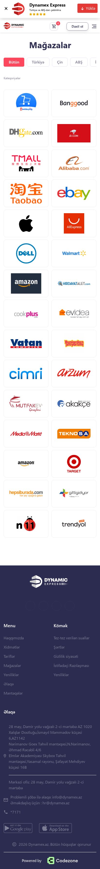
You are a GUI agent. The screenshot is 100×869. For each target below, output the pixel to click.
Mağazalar (12, 665)
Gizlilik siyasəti (66, 656)
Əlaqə (9, 683)
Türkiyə (38, 61)
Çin (60, 61)
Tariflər (9, 656)
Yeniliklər (11, 674)
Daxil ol (77, 26)
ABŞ (79, 61)
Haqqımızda (14, 637)
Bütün (14, 61)
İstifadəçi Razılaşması (71, 665)
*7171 (15, 811)
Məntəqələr (13, 693)
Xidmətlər (12, 647)
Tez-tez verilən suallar (72, 637)
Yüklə (90, 8)
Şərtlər (59, 647)
